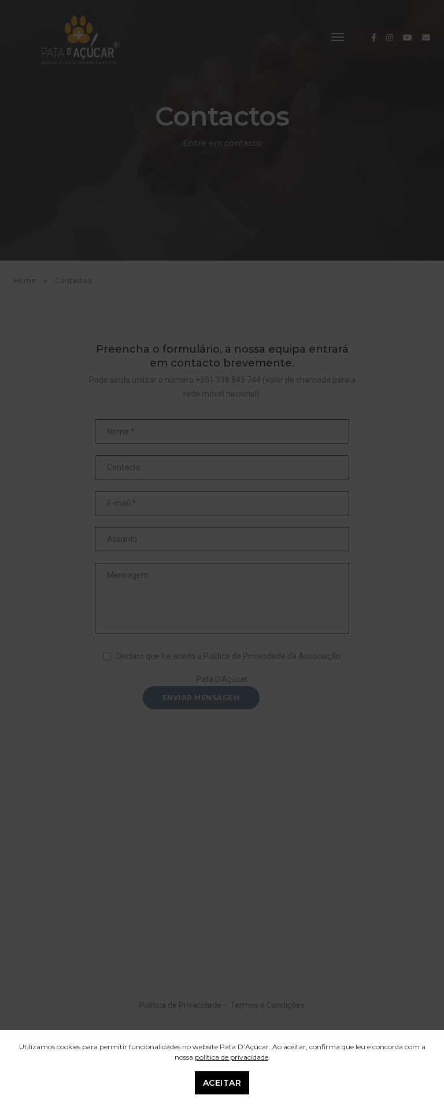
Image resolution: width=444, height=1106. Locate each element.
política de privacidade (231, 1057)
